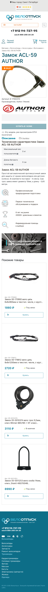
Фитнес (5, 564)
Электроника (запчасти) (12, 572)
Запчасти (6, 549)
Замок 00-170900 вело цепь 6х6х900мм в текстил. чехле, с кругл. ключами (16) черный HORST (23, 302)
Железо (5, 574)
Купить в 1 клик (24, 126)
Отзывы (24, 138)
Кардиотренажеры (10, 558)
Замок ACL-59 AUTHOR (11, 51)
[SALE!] (24, 81)
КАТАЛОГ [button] (18, 25)
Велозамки (38, 48)
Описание (8, 138)
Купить (26, 315)
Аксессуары (27, 48)
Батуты (5, 569)
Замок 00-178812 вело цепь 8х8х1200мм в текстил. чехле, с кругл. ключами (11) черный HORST (24, 362)
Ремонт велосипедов (11, 551)
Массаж (5, 566)
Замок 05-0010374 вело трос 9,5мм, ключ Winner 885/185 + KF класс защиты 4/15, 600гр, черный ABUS (23, 423)
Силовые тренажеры (11, 561)
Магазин (5, 48)
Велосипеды (15, 48)
